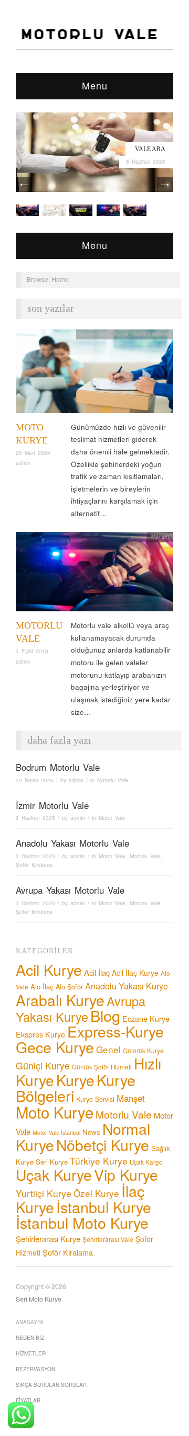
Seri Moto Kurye (38, 1299)
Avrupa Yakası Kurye (80, 1009)
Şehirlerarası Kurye (48, 1238)
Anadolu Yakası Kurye (126, 985)
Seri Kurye (52, 1162)
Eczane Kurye (146, 1018)
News (91, 1132)
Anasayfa (30, 1322)
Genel (87, 334)
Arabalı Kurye (60, 999)
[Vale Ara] (94, 151)
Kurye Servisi (95, 1099)
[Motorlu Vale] (94, 574)
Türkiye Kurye (99, 1160)
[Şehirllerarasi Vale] (80, 209)
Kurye (75, 1079)
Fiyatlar (28, 1400)
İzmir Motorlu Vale (52, 805)
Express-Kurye (115, 1031)
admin (23, 462)
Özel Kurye (96, 1193)
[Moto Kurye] (94, 374)
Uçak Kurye (54, 1174)
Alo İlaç (42, 986)
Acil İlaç (97, 972)
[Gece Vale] (134, 209)
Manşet (160, 536)
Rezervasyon (35, 1369)
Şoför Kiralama (150, 334)
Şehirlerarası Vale (107, 1239)
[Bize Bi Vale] (27, 209)
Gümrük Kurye (143, 1050)
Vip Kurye (126, 1174)
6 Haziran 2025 (145, 161)
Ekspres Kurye (40, 1034)
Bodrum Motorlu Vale (58, 767)
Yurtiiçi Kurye (43, 1193)
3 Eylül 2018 (32, 651)
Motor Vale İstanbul (56, 1132)
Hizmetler (31, 1353)
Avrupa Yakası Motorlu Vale (70, 890)
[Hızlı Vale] (108, 209)
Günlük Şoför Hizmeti (102, 1067)
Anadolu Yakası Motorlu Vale (72, 843)
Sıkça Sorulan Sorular (51, 1384)
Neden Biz (30, 1337)
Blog (105, 1015)
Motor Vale (112, 818)
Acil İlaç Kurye (135, 972)
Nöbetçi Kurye (102, 1144)
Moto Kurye (113, 334)
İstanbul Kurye (103, 1206)
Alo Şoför (69, 986)
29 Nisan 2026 (35, 780)
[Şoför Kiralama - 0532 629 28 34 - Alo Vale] (91, 31)
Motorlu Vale (112, 780)
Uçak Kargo (146, 1162)
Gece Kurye (55, 1046)
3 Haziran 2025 (35, 856)
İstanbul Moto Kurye (82, 1222)
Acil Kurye (49, 969)
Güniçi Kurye (43, 1065)
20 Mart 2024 (33, 453)
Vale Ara (150, 149)
